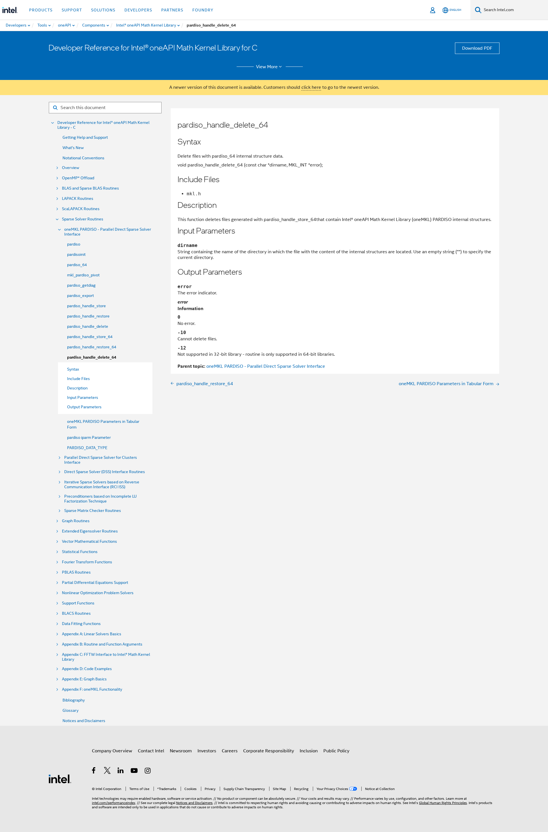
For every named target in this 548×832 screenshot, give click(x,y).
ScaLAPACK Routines (81, 208)
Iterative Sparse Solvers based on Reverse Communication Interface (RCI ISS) (101, 484)
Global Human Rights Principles (443, 803)
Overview (70, 167)
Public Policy (336, 751)
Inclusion (309, 751)
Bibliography (74, 700)
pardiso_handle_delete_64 (91, 357)
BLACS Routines (76, 613)
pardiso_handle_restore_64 (91, 346)
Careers (229, 751)
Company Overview (112, 751)
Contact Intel (151, 751)
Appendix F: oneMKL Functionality (92, 689)
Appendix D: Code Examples (87, 668)
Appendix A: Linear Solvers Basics (91, 634)
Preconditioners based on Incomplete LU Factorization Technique (100, 499)
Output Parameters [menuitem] (84, 406)
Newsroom (181, 751)
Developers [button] (138, 10)
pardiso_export (80, 295)
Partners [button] (172, 10)
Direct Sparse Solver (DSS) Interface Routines (104, 471)
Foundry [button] (202, 10)
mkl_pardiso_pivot (83, 275)
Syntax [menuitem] (73, 369)
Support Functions (78, 603)
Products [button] (41, 10)
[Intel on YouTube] (134, 771)
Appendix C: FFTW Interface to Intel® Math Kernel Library (106, 657)
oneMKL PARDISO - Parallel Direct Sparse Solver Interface (107, 232)
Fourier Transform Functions (87, 562)
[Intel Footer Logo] (60, 778)
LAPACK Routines (77, 198)
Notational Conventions (83, 157)
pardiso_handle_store (86, 305)
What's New (73, 147)
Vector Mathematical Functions (89, 541)
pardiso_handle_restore (88, 316)
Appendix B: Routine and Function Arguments (102, 644)
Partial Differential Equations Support (95, 582)
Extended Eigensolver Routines (90, 531)
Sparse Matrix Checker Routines (92, 510)
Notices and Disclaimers (84, 720)
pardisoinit (76, 254)
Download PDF (477, 48)
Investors (207, 751)
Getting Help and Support (85, 137)
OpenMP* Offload (78, 178)
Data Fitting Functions (81, 623)
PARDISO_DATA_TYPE (87, 447)
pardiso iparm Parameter (89, 437)
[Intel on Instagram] (148, 771)
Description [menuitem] (77, 388)
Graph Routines (76, 521)
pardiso (73, 244)
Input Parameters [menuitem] (82, 397)
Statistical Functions (80, 551)
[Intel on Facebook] (94, 771)
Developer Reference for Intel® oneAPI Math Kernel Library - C (103, 125)
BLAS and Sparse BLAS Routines (90, 188)
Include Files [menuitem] (78, 378)
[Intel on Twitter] (107, 771)
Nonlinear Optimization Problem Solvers (98, 592)
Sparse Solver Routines (82, 219)
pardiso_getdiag (81, 285)
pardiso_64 (77, 264)
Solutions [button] (103, 10)
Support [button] (72, 10)
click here (311, 87)
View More (267, 67)
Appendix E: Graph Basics (84, 679)
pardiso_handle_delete (87, 326)
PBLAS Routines (76, 572)
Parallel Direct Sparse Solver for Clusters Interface (100, 460)
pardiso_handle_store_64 (89, 336)
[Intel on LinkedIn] (120, 771)
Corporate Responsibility (268, 751)
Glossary (70, 710)
